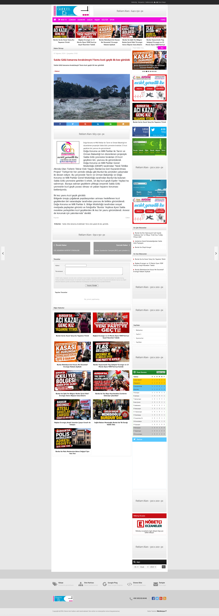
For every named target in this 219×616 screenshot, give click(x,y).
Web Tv (64, 20)
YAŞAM (97, 20)
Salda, (64, 224)
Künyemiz (141, 2)
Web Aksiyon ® (162, 611)
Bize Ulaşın (162, 2)
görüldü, (105, 224)
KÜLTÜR (105, 20)
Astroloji (134, 2)
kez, (101, 224)
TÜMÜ (162, 20)
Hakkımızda (149, 2)
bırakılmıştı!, (81, 224)
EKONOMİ (81, 20)
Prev (135, 60)
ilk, (99, 224)
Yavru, (87, 224)
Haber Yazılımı (5, 615)
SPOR (112, 20)
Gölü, (69, 224)
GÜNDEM (72, 20)
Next (163, 60)
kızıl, (91, 224)
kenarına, (74, 224)
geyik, (95, 224)
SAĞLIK (90, 20)
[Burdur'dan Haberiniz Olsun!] (71, 16)
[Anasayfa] (55, 20)
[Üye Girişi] (155, 2)
